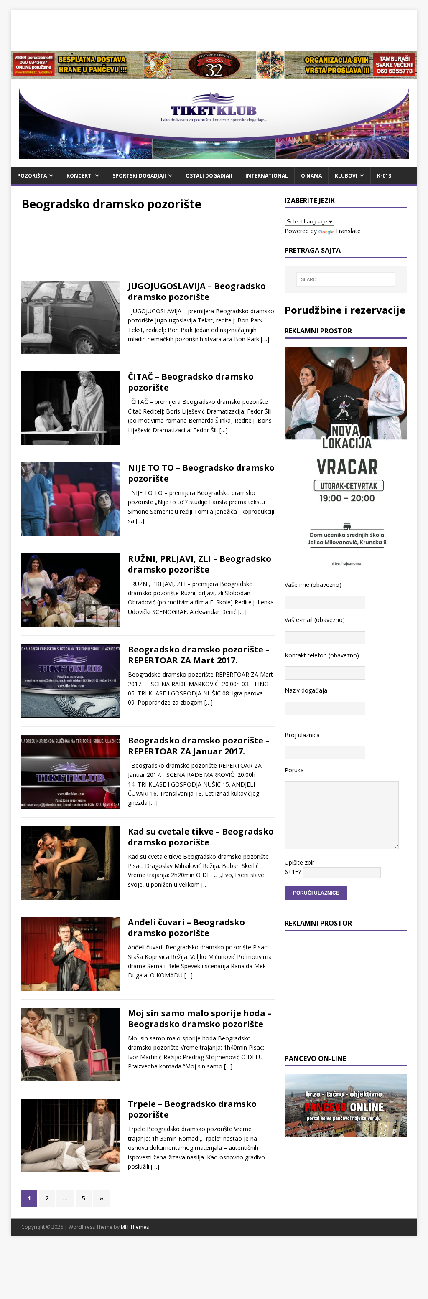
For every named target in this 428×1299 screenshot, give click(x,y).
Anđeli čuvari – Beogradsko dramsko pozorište (186, 927)
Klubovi (346, 175)
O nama (311, 175)
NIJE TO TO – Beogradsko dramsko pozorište (201, 473)
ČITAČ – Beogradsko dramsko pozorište (191, 382)
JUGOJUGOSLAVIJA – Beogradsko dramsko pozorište (197, 291)
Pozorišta (32, 175)
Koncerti (79, 175)
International (266, 175)
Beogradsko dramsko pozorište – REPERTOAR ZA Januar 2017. (199, 746)
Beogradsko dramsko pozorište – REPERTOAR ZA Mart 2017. (199, 655)
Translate (348, 231)
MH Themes (135, 1226)
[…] (265, 339)
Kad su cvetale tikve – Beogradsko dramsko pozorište (201, 837)
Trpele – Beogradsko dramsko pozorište (192, 1109)
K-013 (384, 175)
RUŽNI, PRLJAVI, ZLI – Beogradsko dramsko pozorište (199, 564)
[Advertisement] (214, 29)
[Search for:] (346, 279)
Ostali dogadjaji (209, 175)
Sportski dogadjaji (139, 175)
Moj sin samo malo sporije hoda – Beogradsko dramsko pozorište (200, 1018)
